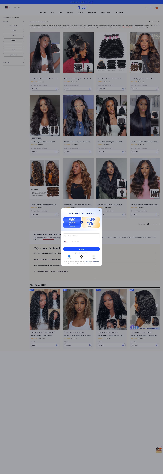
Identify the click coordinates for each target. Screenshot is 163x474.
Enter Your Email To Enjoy (71, 235)
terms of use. (96, 261)
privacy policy (88, 261)
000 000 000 (75, 241)
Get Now (81, 249)
